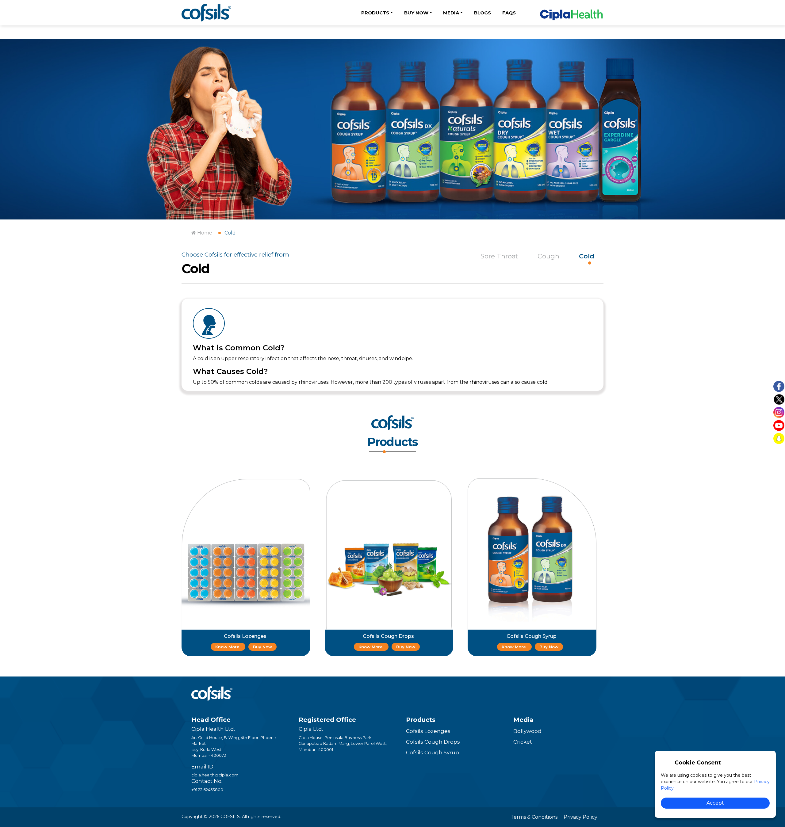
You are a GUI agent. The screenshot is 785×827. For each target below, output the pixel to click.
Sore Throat (499, 256)
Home (204, 233)
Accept (715, 803)
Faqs (509, 13)
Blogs (482, 13)
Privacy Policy (580, 817)
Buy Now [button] (416, 13)
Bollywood (527, 731)
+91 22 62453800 (207, 789)
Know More (228, 646)
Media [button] (451, 13)
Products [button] (375, 13)
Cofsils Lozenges (428, 731)
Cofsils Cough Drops (433, 742)
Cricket (522, 742)
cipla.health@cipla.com (214, 774)
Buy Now (262, 646)
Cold (230, 233)
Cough (548, 256)
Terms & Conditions (534, 817)
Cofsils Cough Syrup (432, 752)
